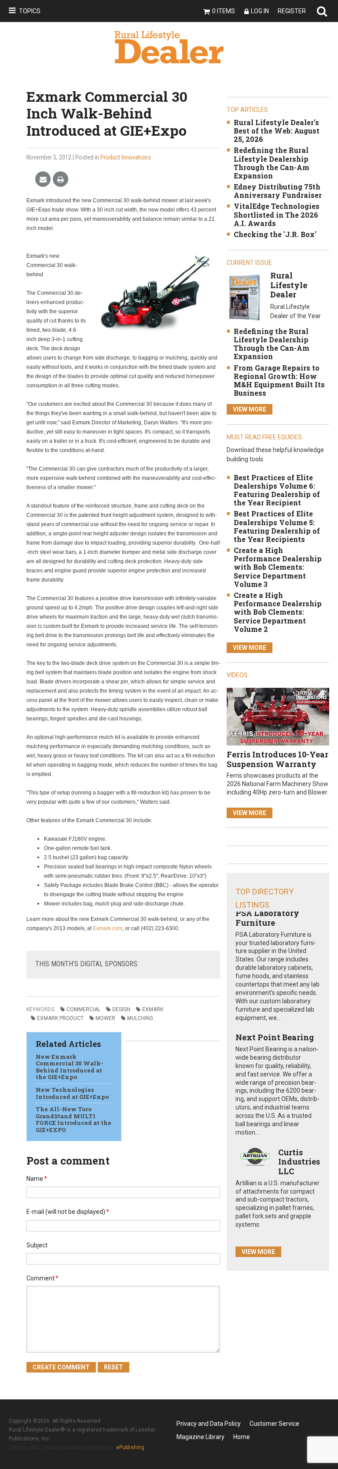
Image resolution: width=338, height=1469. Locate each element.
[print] (60, 179)
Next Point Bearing (274, 1037)
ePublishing (130, 1447)
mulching (140, 1018)
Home (241, 1436)
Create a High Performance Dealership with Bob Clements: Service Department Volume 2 (278, 612)
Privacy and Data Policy (208, 1423)
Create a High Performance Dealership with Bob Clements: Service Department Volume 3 (278, 567)
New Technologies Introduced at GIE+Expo (72, 1093)
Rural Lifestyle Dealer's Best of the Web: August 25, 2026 (277, 131)
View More (249, 409)
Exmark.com (107, 928)
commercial (83, 1009)
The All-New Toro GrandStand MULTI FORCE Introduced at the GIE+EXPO (73, 1119)
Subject (37, 1245)
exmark (152, 1009)
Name (36, 1178)
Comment (42, 1278)
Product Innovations (125, 157)
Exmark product (60, 1018)
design (121, 1009)
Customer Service (274, 1423)
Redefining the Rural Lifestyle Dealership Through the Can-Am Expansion (271, 162)
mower (105, 1018)
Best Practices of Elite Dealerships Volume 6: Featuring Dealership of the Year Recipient (277, 490)
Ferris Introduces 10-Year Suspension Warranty (277, 759)
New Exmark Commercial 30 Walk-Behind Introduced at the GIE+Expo (69, 1067)
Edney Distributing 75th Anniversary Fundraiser (278, 191)
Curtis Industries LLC (299, 1161)
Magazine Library (200, 1436)
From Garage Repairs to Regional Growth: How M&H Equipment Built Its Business (279, 380)
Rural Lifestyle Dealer (288, 285)
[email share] (43, 179)
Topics (29, 11)
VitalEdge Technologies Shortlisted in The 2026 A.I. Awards (277, 214)
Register (292, 11)
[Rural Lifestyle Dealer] (244, 297)
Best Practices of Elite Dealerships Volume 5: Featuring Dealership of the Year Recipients (277, 526)
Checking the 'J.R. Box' (275, 234)
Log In (260, 11)
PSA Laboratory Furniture (267, 918)
